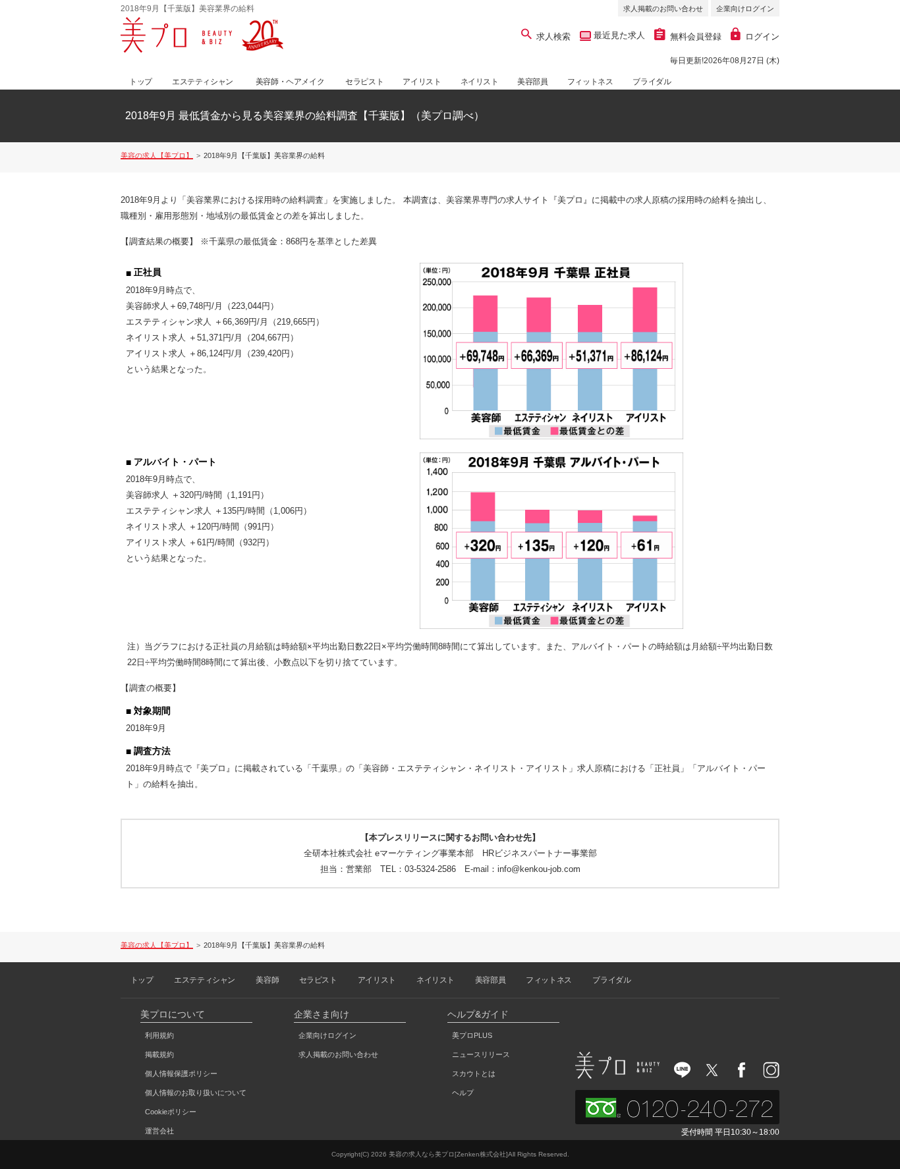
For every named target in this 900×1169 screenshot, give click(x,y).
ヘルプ (463, 1093)
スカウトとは (473, 1073)
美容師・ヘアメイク (290, 81)
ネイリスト (480, 81)
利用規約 (159, 1035)
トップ (140, 81)
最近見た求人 (618, 35)
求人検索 (553, 36)
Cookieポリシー (170, 1112)
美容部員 (532, 81)
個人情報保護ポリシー (181, 1073)
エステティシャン (202, 81)
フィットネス (590, 81)
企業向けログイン (745, 9)
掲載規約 (159, 1054)
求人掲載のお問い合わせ (663, 9)
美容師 (267, 980)
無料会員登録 (695, 36)
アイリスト (422, 81)
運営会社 (159, 1131)
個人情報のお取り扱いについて (195, 1093)
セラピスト (364, 81)
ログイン (762, 36)
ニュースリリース (481, 1054)
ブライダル (652, 81)
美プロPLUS (472, 1035)
